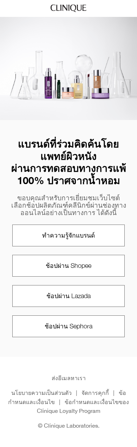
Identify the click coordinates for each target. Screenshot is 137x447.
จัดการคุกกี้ (95, 393)
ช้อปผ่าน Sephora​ (68, 326)
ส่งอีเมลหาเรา (69, 378)
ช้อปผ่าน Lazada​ (68, 296)
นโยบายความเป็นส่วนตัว (41, 393)
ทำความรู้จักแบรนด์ (68, 235)
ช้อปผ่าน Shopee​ (68, 265)
